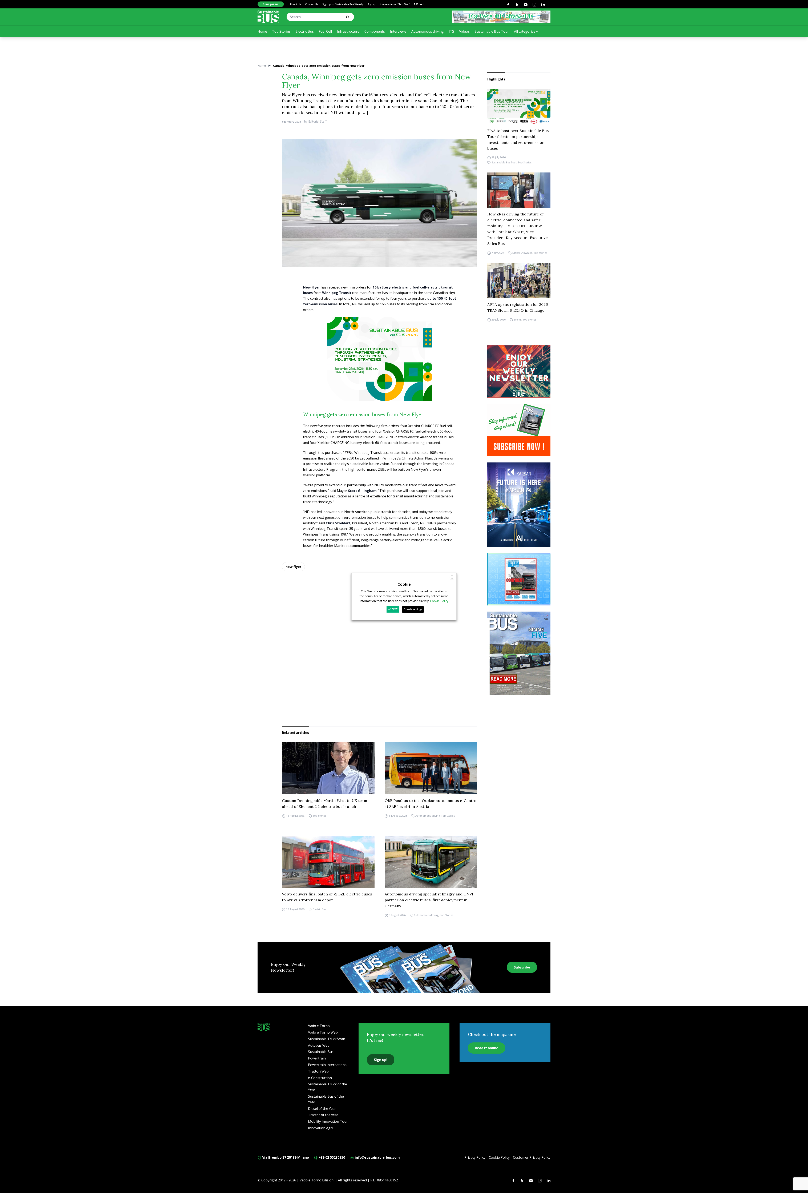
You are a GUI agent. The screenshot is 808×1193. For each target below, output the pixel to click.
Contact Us (311, 4)
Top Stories (281, 31)
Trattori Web (318, 1071)
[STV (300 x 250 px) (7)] (518, 579)
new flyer (293, 566)
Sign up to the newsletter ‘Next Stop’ (389, 4)
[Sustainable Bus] (268, 17)
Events (517, 319)
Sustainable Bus (321, 1051)
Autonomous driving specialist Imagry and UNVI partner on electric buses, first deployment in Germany (429, 900)
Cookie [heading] (404, 583)
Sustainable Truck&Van (326, 1039)
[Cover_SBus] (518, 653)
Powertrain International (327, 1064)
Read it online (486, 1048)
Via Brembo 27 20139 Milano (285, 1157)
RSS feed (419, 4)
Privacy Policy (474, 1157)
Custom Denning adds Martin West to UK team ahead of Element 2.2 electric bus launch (324, 803)
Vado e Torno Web (323, 1032)
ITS (451, 31)
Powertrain (317, 1058)
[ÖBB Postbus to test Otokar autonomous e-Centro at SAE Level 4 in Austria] (431, 768)
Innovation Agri (320, 1128)
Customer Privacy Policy (531, 1157)
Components (374, 31)
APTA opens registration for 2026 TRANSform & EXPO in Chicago (517, 307)
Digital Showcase (522, 253)
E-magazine (271, 4)
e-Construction (320, 1077)
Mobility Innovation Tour (328, 1121)
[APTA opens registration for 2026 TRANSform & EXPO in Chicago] (518, 280)
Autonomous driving (427, 31)
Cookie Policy (499, 1157)
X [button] (452, 577)
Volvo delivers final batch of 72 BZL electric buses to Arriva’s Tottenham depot (327, 897)
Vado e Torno (319, 1025)
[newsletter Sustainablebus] (518, 371)
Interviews (398, 31)
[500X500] (379, 366)
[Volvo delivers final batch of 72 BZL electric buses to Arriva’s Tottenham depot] (328, 862)
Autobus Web (319, 1045)
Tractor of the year (323, 1115)
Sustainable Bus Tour (492, 31)
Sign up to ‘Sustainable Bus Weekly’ (342, 4)
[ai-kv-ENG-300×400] (518, 504)
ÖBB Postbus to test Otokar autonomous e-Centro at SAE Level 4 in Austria (430, 803)
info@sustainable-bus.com (377, 1157)
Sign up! (380, 1059)
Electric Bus (305, 31)
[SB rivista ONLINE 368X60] (501, 17)
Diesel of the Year (322, 1108)
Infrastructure (348, 31)
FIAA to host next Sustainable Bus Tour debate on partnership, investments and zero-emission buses (518, 139)
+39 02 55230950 (331, 1157)
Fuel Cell (325, 31)
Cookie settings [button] (413, 609)
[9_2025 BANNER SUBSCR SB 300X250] (518, 430)
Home (262, 31)
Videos (464, 31)
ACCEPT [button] (392, 609)
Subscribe (522, 967)
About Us (295, 4)
